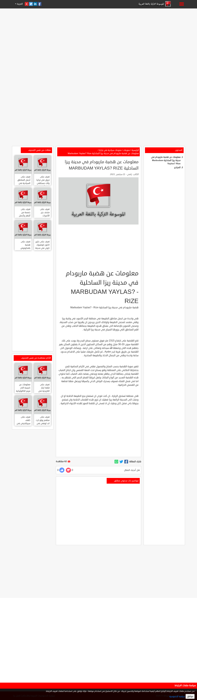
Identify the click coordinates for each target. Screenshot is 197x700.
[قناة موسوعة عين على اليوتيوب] (26, 4)
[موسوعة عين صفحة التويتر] (31, 4)
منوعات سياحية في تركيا (110, 150)
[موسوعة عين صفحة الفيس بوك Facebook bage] (39, 4)
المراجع (177, 167)
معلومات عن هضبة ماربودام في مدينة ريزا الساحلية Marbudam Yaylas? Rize (166, 160)
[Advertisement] (98, 31)
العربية (19, 3)
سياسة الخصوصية (177, 696)
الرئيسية (135, 150)
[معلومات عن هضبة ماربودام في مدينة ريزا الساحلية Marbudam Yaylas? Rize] (126, 461)
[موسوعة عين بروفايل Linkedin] (35, 4)
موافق (190, 696)
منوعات (126, 150)
